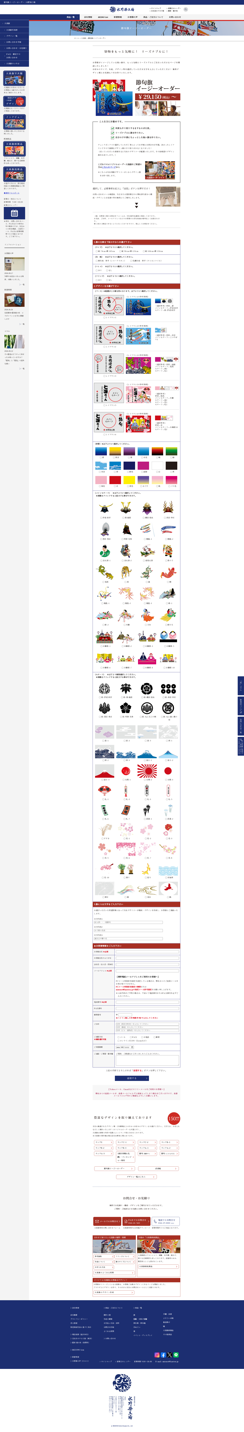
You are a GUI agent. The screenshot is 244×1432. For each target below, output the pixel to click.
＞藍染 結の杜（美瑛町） (80, 1342)
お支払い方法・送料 (111, 1323)
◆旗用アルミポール (11, 193)
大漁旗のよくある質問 (104, 1273)
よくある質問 (109, 1331)
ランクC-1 (122, 1142)
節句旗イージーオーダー (114, 1168)
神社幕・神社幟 (139, 1323)
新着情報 (118, 17)
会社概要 (73, 1315)
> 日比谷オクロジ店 (157, 11)
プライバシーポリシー (79, 1319)
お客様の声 (133, 17)
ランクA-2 (165, 1148)
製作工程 (107, 1315)
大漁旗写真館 (12, 30)
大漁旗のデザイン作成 (104, 1292)
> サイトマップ (155, 8)
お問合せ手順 (109, 1327)
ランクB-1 (165, 1142)
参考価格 (98, 1256)
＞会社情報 (74, 1308)
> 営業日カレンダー (174, 8)
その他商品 (167, 1334)
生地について (100, 1262)
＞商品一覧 (137, 1308)
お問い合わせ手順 (13, 42)
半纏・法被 (167, 1314)
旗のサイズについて (123, 1262)
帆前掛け (166, 1322)
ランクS (98, 1142)
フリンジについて (122, 1256)
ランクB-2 (99, 1148)
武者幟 (158, 1168)
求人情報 (73, 1323)
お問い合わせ (175, 17)
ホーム (76, 38)
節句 (144, 1153)
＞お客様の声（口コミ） (79, 1361)
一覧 (23, 284)
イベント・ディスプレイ (142, 1335)
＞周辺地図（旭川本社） (79, 1334)
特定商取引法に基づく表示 (80, 1327)
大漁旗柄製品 (168, 1330)
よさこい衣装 (168, 1318)
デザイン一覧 (12, 36)
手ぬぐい (136, 1327)
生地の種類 (108, 1319)
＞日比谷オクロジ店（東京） (81, 1338)
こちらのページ (109, 167)
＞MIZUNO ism (77, 1350)
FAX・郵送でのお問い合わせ (13, 56)
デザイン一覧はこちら (136, 1177)
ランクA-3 (100, 1153)
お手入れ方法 (100, 1267)
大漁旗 (7, 23)
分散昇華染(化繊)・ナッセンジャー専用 (124, 1157)
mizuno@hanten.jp (170, 1361)
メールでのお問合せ (109, 1221)
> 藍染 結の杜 (172, 11)
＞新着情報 (74, 1357)
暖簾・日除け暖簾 (140, 1319)
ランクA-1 (144, 1148)
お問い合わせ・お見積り (16, 48)
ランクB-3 (121, 1148)
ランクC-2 (143, 1142)
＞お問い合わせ (110, 1338)
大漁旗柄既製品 (146, 1266)
